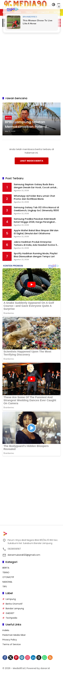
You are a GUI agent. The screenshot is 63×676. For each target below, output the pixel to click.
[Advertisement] (31, 61)
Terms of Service (11, 644)
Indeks (5, 630)
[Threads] (38, 657)
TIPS (4, 586)
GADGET (10, 613)
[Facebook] (4, 657)
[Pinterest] (16, 657)
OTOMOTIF (8, 577)
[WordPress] (21, 657)
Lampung (11, 599)
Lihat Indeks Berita (31, 160)
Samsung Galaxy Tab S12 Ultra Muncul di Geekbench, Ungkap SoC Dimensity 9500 (36, 209)
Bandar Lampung (15, 608)
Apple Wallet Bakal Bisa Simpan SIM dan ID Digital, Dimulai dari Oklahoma (36, 232)
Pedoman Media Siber (14, 634)
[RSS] (50, 657)
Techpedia (11, 617)
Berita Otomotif (14, 603)
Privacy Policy (9, 639)
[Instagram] (27, 657)
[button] (53, 4)
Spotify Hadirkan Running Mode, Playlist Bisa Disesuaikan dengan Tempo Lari (35, 255)
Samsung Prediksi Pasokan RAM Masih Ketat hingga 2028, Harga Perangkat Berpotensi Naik (35, 220)
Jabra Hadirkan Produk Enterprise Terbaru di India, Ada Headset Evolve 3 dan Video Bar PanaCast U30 (35, 243)
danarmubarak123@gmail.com (24, 554)
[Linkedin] (33, 657)
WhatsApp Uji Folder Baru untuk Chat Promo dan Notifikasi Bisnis (34, 197)
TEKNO (5, 572)
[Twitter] (10, 657)
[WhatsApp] (44, 657)
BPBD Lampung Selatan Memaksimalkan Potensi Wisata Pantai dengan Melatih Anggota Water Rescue (31, 124)
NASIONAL (7, 581)
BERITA (8, 117)
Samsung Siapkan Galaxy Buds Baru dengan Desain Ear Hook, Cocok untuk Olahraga (35, 186)
